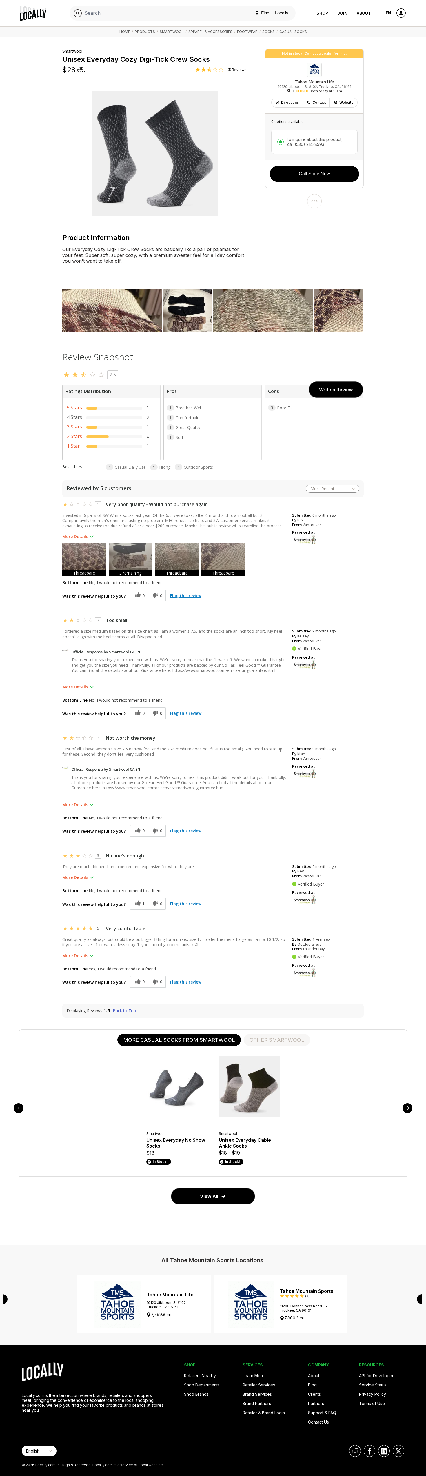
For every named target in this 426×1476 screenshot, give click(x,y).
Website (346, 102)
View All (209, 1196)
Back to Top (124, 1010)
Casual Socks (293, 32)
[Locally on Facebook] (369, 1451)
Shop (322, 13)
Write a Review (336, 389)
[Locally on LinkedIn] (384, 1451)
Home (124, 32)
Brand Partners (257, 1403)
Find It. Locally (274, 12)
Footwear (247, 32)
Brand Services (257, 1394)
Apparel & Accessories (210, 32)
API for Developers (377, 1375)
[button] (84, 559)
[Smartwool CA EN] (305, 538)
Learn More (254, 1375)
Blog (312, 1384)
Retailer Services (259, 1384)
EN (388, 12)
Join (342, 13)
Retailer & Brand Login (264, 1412)
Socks (268, 32)
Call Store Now (314, 173)
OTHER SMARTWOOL (277, 1040)
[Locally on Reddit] (355, 1451)
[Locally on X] (398, 1451)
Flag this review (185, 595)
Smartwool (172, 32)
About (364, 13)
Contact (319, 102)
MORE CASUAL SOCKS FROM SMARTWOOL (179, 1040)
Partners (316, 1403)
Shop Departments (202, 1384)
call (305, 144)
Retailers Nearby (200, 1375)
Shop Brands (196, 1394)
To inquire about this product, (314, 142)
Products (145, 32)
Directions (290, 102)
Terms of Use (372, 1403)
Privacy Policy (372, 1394)
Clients (314, 1394)
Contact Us (318, 1421)
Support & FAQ (322, 1412)
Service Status (373, 1384)
